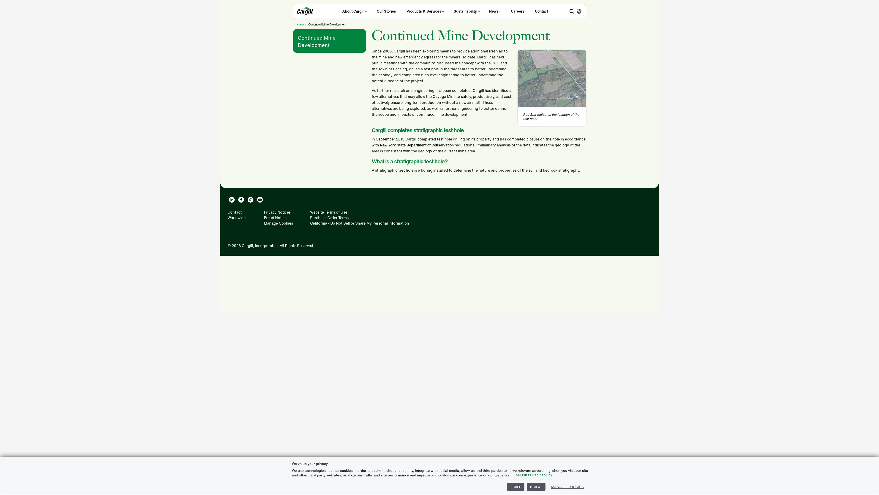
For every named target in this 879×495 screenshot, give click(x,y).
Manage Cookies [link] (278, 223)
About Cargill (353, 11)
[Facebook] (241, 200)
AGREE (515, 487)
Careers (517, 11)
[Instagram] (250, 200)
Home (300, 24)
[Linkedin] (232, 200)
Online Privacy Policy (534, 475)
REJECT (536, 487)
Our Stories (386, 11)
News (494, 11)
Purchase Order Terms (329, 217)
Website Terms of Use (328, 212)
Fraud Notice (275, 217)
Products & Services (424, 11)
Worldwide (237, 217)
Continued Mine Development (317, 41)
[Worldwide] (579, 11)
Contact (541, 11)
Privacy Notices (277, 212)
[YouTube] (260, 200)
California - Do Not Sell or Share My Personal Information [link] (359, 223)
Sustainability (465, 11)
